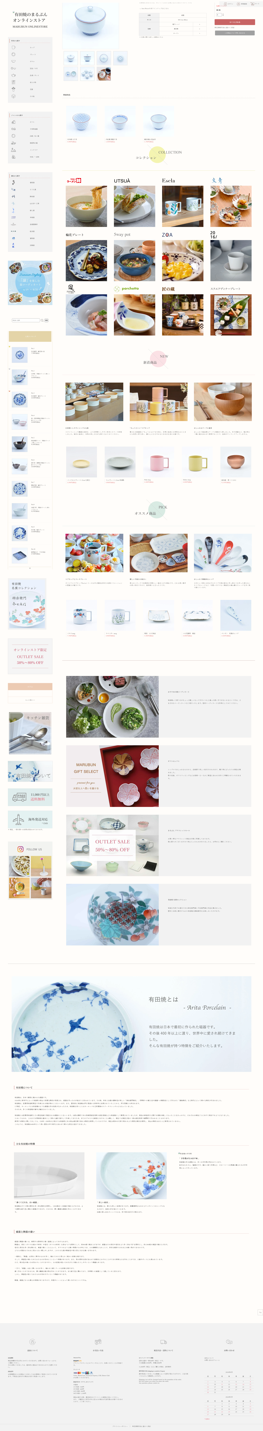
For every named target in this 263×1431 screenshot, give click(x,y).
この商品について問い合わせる (235, 33)
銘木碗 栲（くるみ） (229, 480)
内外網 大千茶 (72, 139)
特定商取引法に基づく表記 (225, 27)
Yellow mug (187, 480)
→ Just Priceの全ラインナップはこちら (154, 8)
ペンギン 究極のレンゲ (230, 633)
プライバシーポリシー (120, 1426)
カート (255, 4)
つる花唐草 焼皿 (189, 633)
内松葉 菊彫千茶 (111, 139)
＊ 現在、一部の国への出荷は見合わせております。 (26, 829)
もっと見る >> (30, 700)
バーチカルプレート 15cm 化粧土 (78, 480)
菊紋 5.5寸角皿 (150, 633)
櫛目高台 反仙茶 (150, 139)
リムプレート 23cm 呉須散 (115, 480)
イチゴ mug (71, 633)
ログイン (230, 4)
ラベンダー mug (111, 633)
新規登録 (244, 4)
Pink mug (147, 480)
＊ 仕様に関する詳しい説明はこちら (151, 37)
